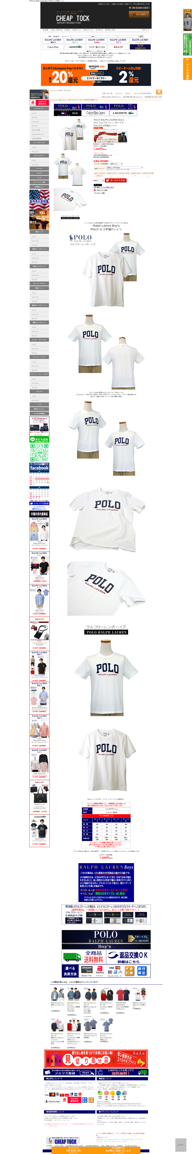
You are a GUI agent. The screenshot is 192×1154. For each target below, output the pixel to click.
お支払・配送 (59, 1145)
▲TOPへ (181, 1145)
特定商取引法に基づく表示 (153, 96)
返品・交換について (107, 1145)
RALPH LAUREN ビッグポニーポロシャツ (40, 676)
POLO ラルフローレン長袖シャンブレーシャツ (57, 1005)
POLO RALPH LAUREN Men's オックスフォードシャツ (40, 707)
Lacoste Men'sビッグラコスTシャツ (40, 839)
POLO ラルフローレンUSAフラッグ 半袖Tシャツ (139, 1005)
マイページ (118, 93)
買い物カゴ (99, 30)
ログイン (128, 93)
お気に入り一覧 (107, 93)
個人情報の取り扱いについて (132, 96)
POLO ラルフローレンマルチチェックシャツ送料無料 (90, 1035)
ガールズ (34, 125)
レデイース (35, 121)
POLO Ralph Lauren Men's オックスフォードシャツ (40, 740)
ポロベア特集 (36, 130)
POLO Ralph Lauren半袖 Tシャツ (39, 577)
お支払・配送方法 (56, 30)
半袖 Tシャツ (63, 99)
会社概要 (45, 30)
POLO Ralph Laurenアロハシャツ (39, 610)
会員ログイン (76, 30)
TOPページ (145, 30)
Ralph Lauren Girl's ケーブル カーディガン (39, 774)
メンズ (34, 113)
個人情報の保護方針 (92, 1145)
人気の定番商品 (36, 138)
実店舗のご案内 (110, 30)
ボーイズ (34, 117)
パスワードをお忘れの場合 (142, 93)
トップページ (54, 99)
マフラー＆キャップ (38, 134)
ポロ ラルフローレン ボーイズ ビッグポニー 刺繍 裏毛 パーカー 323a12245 (73, 1007)
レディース (35, 151)
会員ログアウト (88, 30)
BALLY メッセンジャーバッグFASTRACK (39, 642)
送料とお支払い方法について (111, 96)
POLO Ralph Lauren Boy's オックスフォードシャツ (40, 543)
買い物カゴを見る (131, 1145)
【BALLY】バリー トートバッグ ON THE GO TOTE (39, 806)
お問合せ (67, 30)
